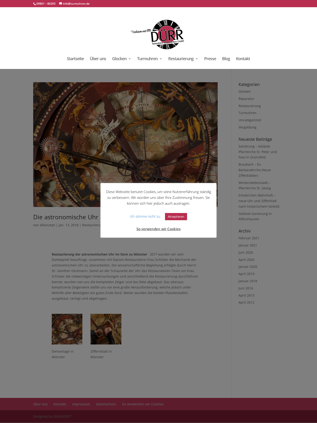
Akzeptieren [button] (176, 216)
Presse (210, 59)
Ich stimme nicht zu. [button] (145, 216)
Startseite (75, 59)
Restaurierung (181, 59)
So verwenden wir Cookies (158, 228)
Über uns (98, 59)
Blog (226, 59)
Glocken (119, 59)
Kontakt (243, 59)
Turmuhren (147, 59)
